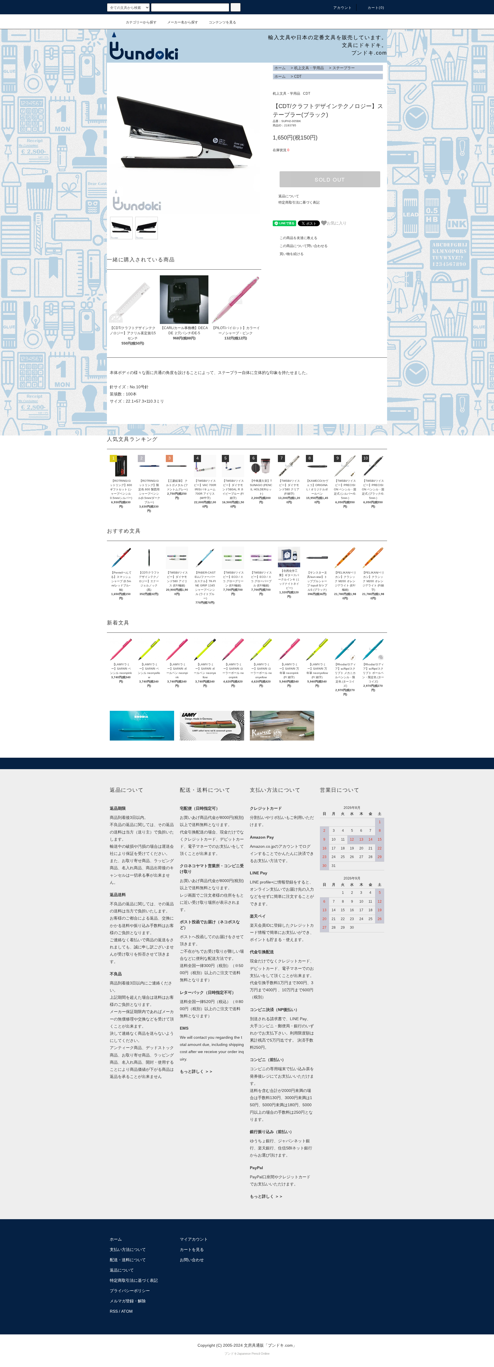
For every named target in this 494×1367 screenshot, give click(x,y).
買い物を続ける (292, 254)
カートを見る (192, 1249)
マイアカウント (194, 1239)
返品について (288, 196)
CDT (298, 76)
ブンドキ (230, 1353)
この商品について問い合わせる (304, 246)
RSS (114, 1311)
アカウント (342, 8)
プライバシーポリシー (130, 1290)
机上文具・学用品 (309, 68)
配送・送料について (128, 1259)
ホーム (280, 68)
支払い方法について (128, 1249)
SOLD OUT (330, 179)
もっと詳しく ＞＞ (196, 1071)
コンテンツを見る (222, 22)
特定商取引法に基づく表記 (299, 202)
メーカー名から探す (182, 22)
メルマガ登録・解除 (128, 1301)
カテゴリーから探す (141, 22)
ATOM (127, 1311)
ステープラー (343, 68)
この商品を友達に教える (298, 238)
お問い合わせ (192, 1259)
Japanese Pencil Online (253, 1353)
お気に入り (337, 223)
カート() (376, 8)
